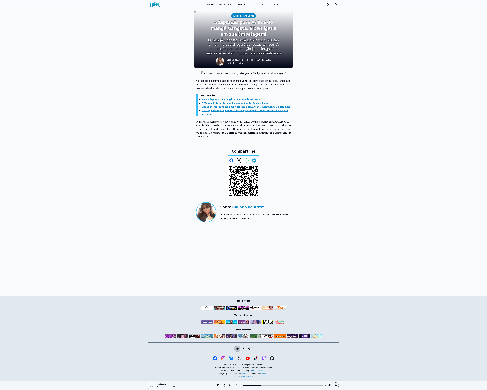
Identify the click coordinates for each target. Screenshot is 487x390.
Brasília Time (257, 370)
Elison (230, 373)
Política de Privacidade (243, 376)
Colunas (241, 4)
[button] (328, 5)
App (263, 4)
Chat (253, 4)
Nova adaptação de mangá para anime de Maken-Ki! (231, 99)
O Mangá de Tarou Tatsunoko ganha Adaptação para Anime (235, 103)
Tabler (244, 373)
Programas (225, 4)
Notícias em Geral (243, 15)
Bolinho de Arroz (235, 59)
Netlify (263, 373)
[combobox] (224, 385)
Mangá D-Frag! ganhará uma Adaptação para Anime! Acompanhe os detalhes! (246, 106)
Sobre (210, 4)
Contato (275, 4)
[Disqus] (243, 260)
